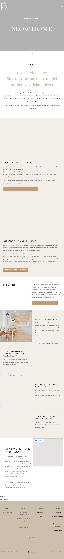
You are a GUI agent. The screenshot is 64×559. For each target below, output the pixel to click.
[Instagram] (28, 552)
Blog (40, 516)
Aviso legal (57, 512)
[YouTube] (35, 552)
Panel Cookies (58, 530)
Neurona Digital (58, 552)
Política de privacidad (57, 516)
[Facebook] (32, 552)
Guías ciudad (40, 512)
